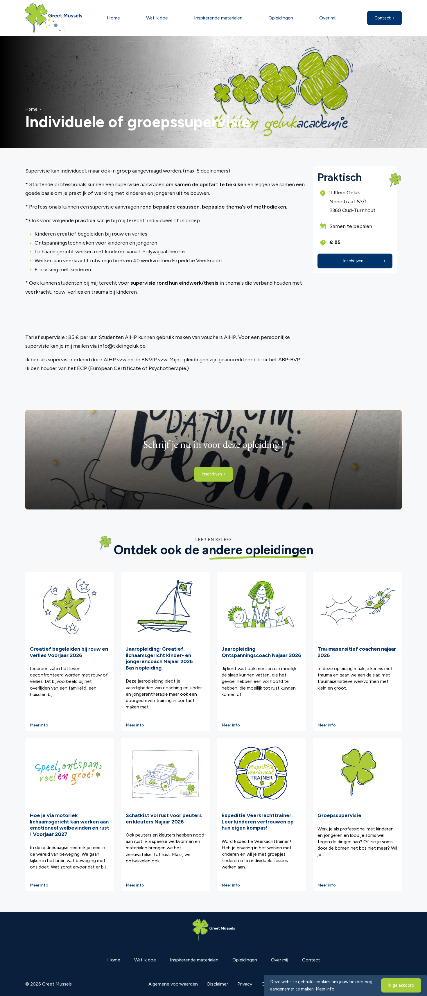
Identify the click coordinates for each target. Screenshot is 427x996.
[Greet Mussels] (58, 18)
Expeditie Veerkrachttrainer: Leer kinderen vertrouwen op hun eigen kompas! (258, 821)
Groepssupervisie (339, 815)
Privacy (244, 984)
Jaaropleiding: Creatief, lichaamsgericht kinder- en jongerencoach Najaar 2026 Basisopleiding (159, 658)
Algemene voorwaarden (173, 984)
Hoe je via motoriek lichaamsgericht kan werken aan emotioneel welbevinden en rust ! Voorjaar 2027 (69, 824)
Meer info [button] (325, 989)
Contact (382, 18)
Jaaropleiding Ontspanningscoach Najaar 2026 (261, 652)
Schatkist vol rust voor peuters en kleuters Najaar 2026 (164, 818)
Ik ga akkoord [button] (401, 985)
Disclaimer (217, 984)
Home (113, 18)
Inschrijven (353, 260)
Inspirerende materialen (218, 18)
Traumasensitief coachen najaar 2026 (356, 652)
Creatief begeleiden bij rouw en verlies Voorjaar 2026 (69, 652)
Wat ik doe (157, 18)
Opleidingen (280, 18)
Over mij (327, 18)
